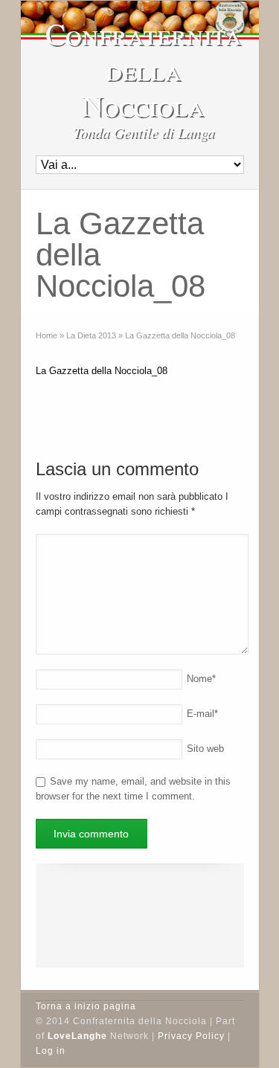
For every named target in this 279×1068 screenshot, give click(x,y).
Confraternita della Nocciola (143, 69)
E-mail (202, 713)
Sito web (205, 748)
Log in (50, 1051)
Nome (201, 678)
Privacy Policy (191, 1036)
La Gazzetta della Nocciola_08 (101, 370)
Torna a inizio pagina (86, 1006)
